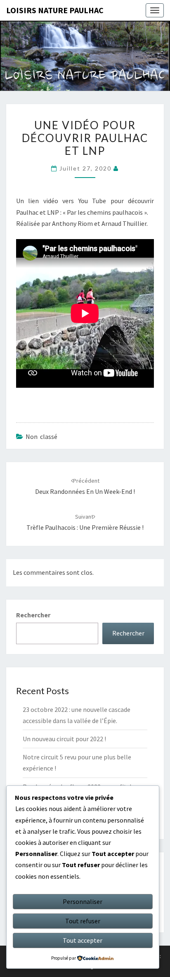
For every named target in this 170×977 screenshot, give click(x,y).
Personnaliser (82, 901)
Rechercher (33, 615)
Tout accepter (82, 940)
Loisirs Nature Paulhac (55, 10)
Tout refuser (82, 921)
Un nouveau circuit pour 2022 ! (64, 739)
